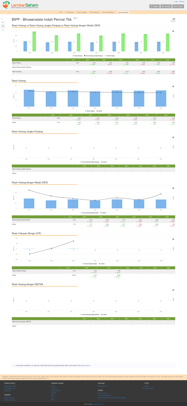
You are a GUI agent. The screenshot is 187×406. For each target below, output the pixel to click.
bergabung (86, 365)
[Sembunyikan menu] (1, 19)
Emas (53, 395)
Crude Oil (54, 388)
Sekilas (147, 386)
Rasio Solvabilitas (123, 12)
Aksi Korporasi (102, 386)
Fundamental (70, 12)
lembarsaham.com (98, 404)
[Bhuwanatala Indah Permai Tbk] (74, 18)
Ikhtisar (53, 386)
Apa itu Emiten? (103, 393)
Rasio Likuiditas (82, 12)
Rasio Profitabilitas (108, 12)
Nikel (52, 399)
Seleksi (155, 6)
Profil (60, 12)
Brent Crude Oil (56, 390)
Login (176, 1)
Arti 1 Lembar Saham (104, 395)
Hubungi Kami (149, 388)
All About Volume (9, 400)
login (32, 365)
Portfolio (179, 6)
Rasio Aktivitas (94, 12)
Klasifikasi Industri (9, 388)
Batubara (54, 393)
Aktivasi (181, 1)
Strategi (167, 6)
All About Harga (9, 398)
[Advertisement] (70, 346)
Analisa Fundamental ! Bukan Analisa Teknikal (112, 398)
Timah (53, 397)
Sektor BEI (7, 390)
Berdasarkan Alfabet (10, 386)
